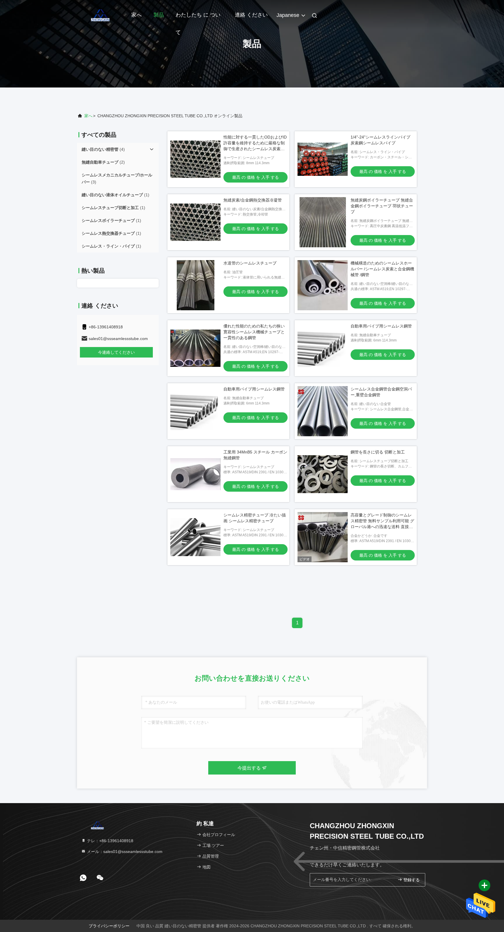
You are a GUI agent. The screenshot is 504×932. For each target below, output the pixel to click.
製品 (158, 15)
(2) (103, 162)
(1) (115, 194)
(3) (117, 178)
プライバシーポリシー (109, 926)
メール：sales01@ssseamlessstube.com (124, 851)
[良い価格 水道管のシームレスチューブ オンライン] (195, 285)
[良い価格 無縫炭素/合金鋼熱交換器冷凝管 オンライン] (195, 222)
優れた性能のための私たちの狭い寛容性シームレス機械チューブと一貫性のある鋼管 (254, 332)
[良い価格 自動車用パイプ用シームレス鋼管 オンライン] (323, 348)
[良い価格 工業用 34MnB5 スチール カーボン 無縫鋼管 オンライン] (195, 474)
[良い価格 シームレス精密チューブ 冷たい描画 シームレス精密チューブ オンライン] (195, 537)
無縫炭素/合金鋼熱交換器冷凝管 (252, 200)
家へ (136, 15)
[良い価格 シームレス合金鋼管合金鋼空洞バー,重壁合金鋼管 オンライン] (323, 411)
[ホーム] (100, 14)
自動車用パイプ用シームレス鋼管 (381, 326)
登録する (411, 880)
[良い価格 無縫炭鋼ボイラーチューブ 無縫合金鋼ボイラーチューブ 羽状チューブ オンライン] (323, 222)
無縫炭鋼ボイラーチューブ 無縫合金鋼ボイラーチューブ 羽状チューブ (382, 206)
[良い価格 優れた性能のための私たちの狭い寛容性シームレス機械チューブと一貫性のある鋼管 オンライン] (195, 348)
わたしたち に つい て (198, 18)
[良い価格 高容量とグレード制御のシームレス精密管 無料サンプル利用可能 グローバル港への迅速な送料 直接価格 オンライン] (323, 537)
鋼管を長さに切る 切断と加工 (378, 452)
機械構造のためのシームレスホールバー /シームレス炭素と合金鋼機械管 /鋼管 (382, 269)
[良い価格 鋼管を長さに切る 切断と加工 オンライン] (323, 474)
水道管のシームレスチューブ (249, 263)
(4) (103, 149)
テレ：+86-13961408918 (109, 840)
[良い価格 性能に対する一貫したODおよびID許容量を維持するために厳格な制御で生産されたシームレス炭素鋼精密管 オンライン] (195, 159)
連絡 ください (251, 15)
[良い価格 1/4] (323, 159)
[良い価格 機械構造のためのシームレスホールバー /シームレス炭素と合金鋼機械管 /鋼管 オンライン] (323, 285)
